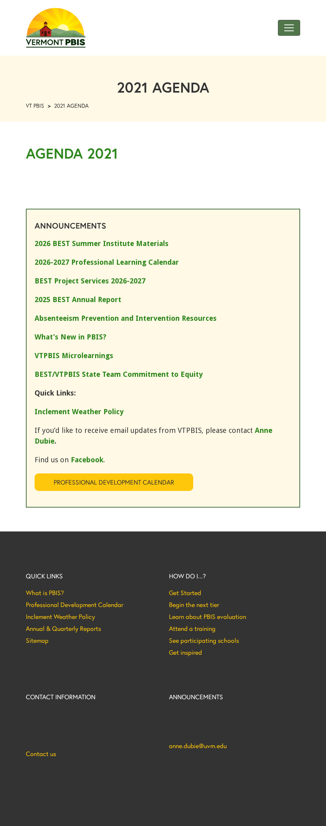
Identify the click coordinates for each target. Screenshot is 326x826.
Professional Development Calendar (114, 482)
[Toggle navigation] (289, 28)
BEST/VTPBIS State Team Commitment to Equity (119, 374)
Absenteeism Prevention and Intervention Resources (126, 318)
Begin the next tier (194, 605)
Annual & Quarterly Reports (63, 628)
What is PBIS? (45, 593)
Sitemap (37, 640)
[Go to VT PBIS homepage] (55, 28)
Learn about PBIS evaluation (207, 616)
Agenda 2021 (72, 153)
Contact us (41, 754)
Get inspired (185, 652)
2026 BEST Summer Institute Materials (102, 243)
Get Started (185, 593)
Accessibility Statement (272, 805)
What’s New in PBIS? (70, 337)
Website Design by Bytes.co (59, 813)
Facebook (87, 460)
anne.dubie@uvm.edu (198, 746)
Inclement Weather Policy (60, 616)
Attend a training (192, 628)
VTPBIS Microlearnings (74, 355)
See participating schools (204, 640)
